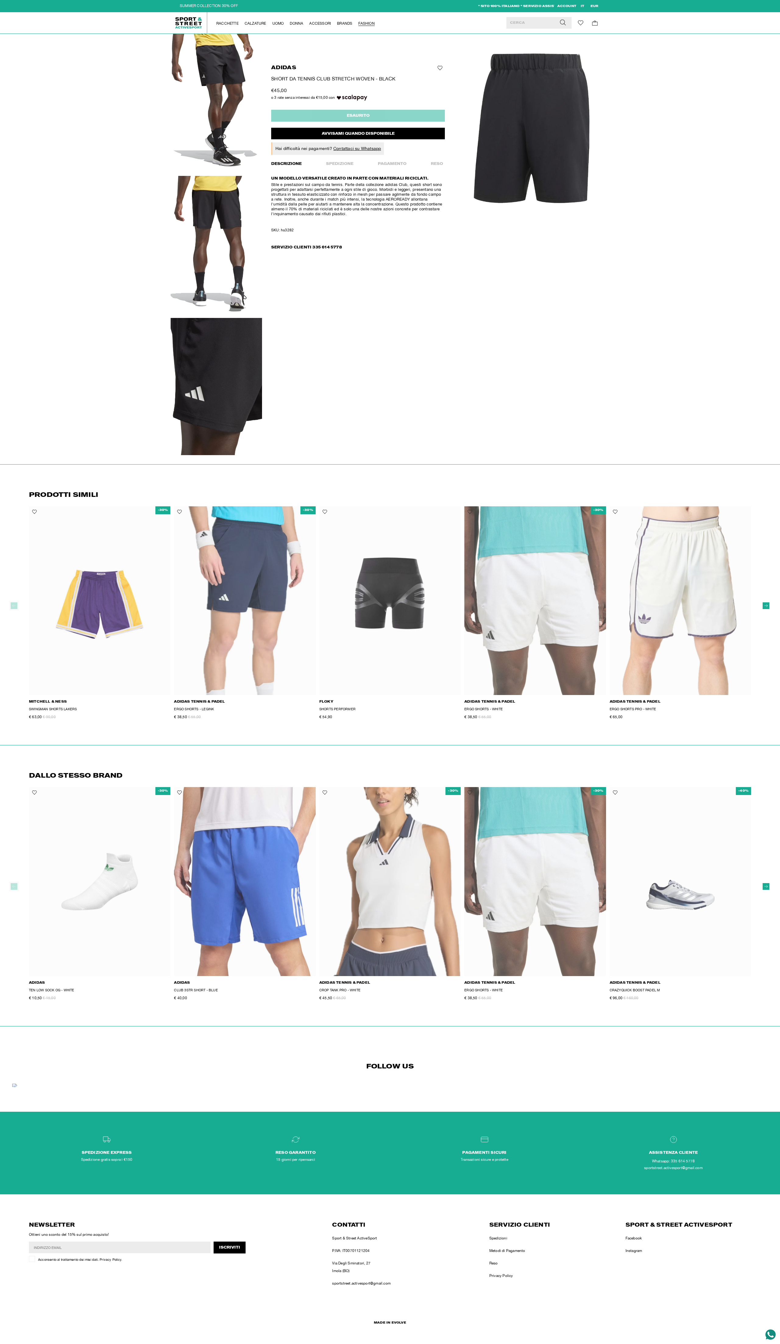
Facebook (634, 1238)
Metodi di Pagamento (507, 1251)
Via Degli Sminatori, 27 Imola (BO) (351, 1267)
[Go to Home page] (189, 23)
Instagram (634, 1251)
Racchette (227, 23)
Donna (296, 23)
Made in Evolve (390, 1322)
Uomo (278, 23)
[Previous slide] (14, 606)
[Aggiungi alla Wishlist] (439, 67)
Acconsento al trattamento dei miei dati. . (80, 1259)
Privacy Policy (110, 1259)
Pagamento (392, 164)
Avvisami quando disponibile (358, 134)
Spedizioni (498, 1238)
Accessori (320, 23)
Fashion (366, 23)
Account (566, 6)
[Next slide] (766, 606)
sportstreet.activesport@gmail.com (361, 1283)
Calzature (255, 23)
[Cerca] (563, 22)
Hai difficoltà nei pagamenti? (328, 148)
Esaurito (358, 116)
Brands (344, 23)
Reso (437, 164)
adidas (283, 68)
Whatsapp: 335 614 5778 (673, 1161)
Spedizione (339, 164)
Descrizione (286, 164)
